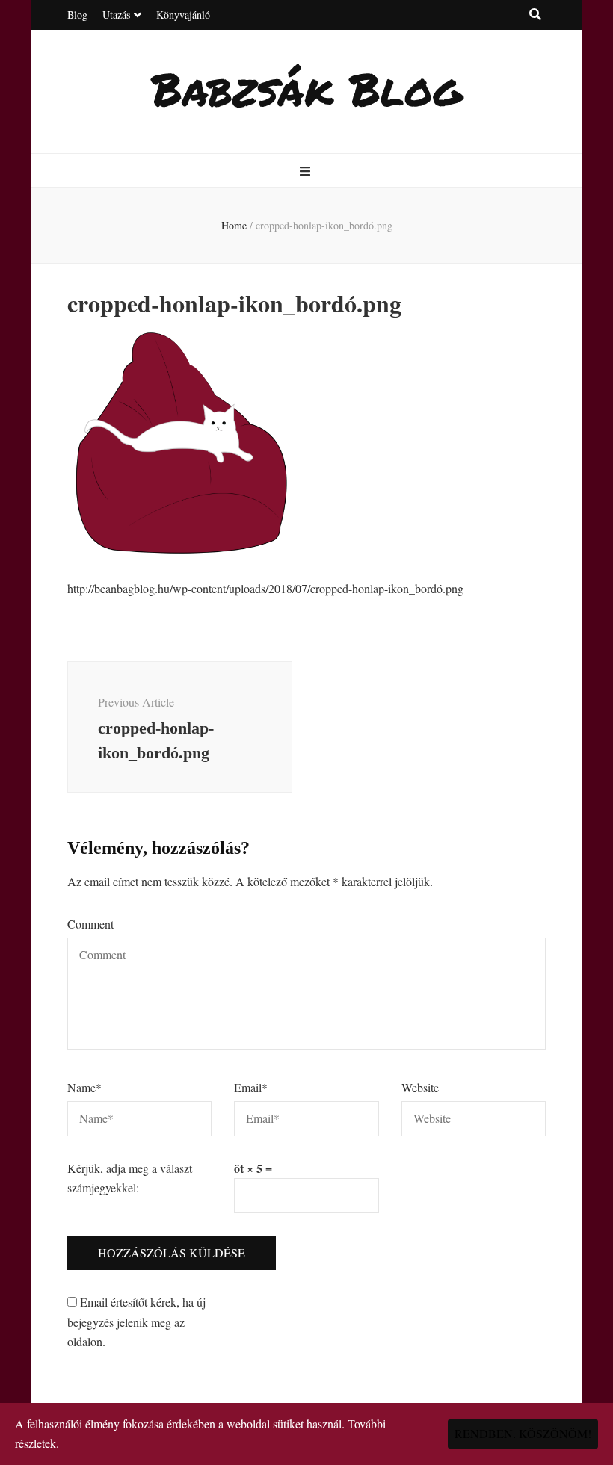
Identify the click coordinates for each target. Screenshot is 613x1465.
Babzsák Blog (307, 88)
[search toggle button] (535, 14)
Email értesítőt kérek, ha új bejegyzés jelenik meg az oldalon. (136, 1321)
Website (420, 1087)
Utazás (116, 14)
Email (251, 1087)
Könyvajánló (183, 14)
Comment (90, 924)
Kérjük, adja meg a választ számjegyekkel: (129, 1178)
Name (84, 1087)
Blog (77, 14)
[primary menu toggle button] (307, 171)
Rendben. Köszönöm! (523, 1433)
